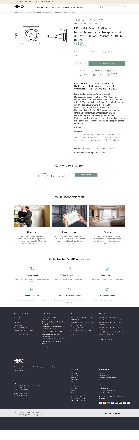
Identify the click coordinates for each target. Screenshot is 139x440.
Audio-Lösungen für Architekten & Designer (110, 323)
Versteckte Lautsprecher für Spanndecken (51, 335)
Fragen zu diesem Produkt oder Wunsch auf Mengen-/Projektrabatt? (96, 52)
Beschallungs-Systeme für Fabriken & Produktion (54, 323)
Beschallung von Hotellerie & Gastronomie (51, 318)
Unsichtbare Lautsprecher (22, 320)
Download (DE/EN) (103, 152)
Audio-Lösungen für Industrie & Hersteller (109, 328)
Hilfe (72, 382)
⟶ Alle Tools (74, 335)
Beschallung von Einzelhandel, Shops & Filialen (55, 342)
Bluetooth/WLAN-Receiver (22, 328)
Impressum (102, 384)
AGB (100, 380)
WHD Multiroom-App (77, 325)
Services (73, 377)
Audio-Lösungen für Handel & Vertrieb (111, 332)
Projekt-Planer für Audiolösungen (81, 317)
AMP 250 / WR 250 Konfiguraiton (81, 322)
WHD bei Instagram (77, 398)
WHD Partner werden (106, 334)
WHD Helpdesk (48, 2)
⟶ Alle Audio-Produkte (21, 335)
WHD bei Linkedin (76, 396)
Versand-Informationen (106, 382)
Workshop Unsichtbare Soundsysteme (83, 328)
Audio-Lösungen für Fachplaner (109, 317)
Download (89, 148)
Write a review (86, 174)
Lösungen (107, 232)
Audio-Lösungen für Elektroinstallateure (112, 320)
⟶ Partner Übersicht (106, 339)
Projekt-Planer (69, 232)
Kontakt (72, 392)
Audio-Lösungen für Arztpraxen (52, 331)
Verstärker (17, 322)
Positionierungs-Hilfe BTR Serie (80, 330)
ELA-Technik (18, 325)
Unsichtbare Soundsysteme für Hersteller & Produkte (52, 328)
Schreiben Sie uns (35, 2)
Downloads (74, 386)
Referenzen (74, 380)
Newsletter (74, 388)
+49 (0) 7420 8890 (21, 2)
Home (15, 12)
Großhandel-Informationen (107, 377)
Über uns (31, 232)
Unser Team (74, 375)
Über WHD (74, 373)
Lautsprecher (18, 317)
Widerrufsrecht (104, 375)
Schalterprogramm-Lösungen (23, 330)
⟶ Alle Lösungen (48, 348)
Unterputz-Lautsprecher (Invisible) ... (54, 339)
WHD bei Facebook (77, 400)
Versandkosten (82, 56)
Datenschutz (103, 373)
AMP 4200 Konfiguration (78, 320)
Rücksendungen (75, 384)
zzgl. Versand (40, 415)
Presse (72, 390)
